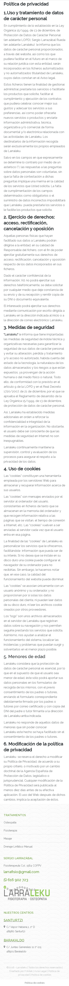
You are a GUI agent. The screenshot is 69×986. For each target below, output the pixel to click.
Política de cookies (41, 974)
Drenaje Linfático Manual (18, 846)
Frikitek (28, 971)
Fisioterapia (10, 830)
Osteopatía (10, 822)
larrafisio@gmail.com (21, 872)
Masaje (8, 838)
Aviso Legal (40, 971)
